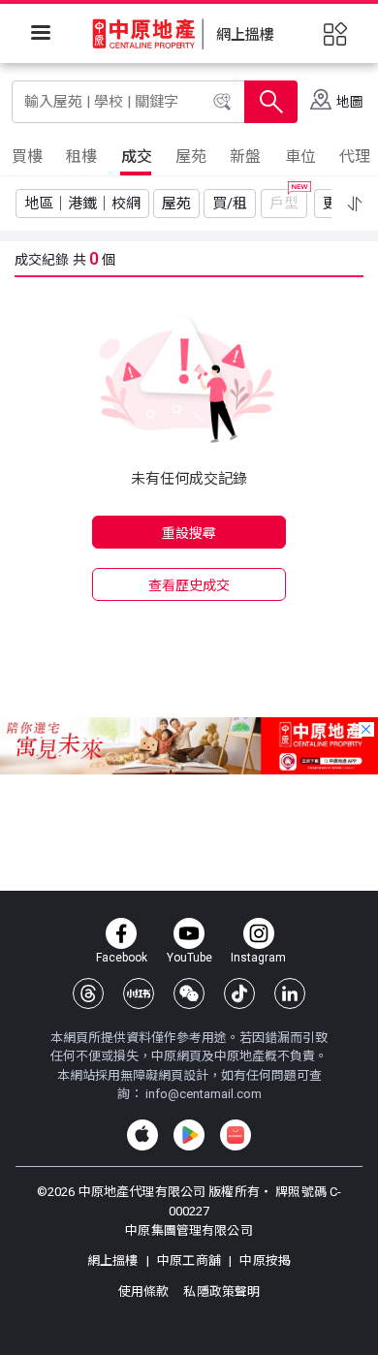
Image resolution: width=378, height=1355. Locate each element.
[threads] (88, 993)
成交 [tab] (136, 156)
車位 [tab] (300, 156)
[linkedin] (289, 993)
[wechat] (189, 993)
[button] (354, 203)
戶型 (284, 203)
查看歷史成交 (189, 585)
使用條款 (145, 1291)
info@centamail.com (203, 1094)
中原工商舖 (189, 1260)
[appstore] (142, 1134)
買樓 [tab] (27, 156)
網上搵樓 (114, 1260)
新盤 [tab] (245, 156)
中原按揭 (263, 1260)
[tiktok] (239, 993)
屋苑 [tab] (190, 156)
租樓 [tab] (81, 156)
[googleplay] (189, 1134)
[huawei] (235, 1134)
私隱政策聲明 (221, 1291)
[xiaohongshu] (138, 993)
